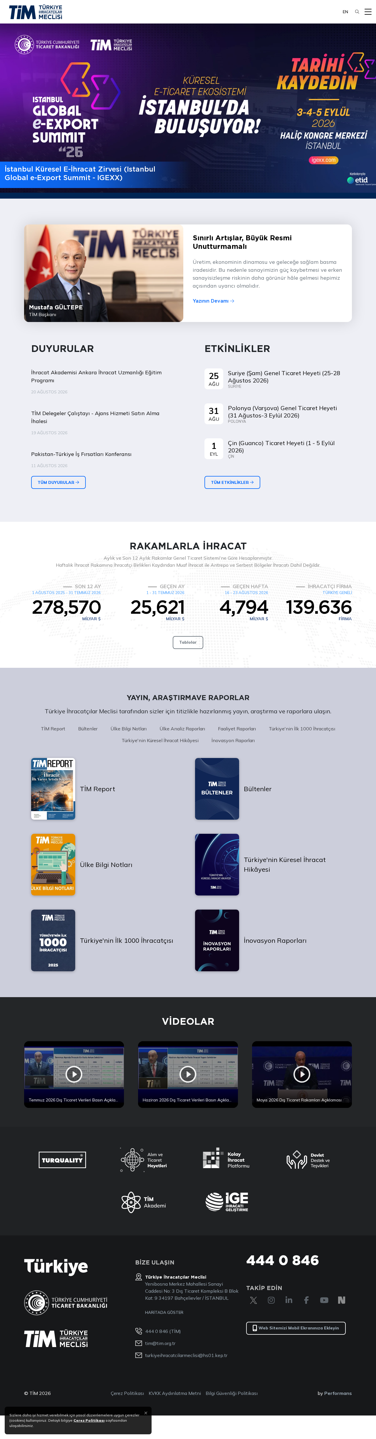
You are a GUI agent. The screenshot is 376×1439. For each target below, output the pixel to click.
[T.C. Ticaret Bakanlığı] (65, 1302)
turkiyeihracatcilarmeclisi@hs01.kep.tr (186, 1355)
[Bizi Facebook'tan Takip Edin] (306, 1300)
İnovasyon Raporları (233, 740)
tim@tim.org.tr (160, 1343)
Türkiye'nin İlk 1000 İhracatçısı (302, 729)
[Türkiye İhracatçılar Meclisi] (56, 1338)
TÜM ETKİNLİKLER (230, 482)
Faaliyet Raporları (237, 729)
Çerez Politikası (127, 1393)
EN (345, 11)
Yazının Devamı (211, 301)
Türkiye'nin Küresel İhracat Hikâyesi (160, 740)
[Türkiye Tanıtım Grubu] (56, 1267)
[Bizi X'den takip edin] (253, 1300)
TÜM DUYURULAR (56, 482)
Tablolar (188, 642)
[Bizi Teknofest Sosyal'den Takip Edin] (341, 1300)
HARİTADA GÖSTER (164, 1312)
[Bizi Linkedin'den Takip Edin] (288, 1300)
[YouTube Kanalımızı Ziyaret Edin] (324, 1300)
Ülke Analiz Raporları (182, 729)
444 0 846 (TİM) (163, 1331)
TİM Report (53, 729)
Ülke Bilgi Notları (128, 729)
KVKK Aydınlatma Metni (175, 1393)
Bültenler (88, 729)
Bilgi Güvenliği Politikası (232, 1393)
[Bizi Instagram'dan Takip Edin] (271, 1300)
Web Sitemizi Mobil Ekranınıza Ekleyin (298, 1328)
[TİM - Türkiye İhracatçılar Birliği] (35, 11)
